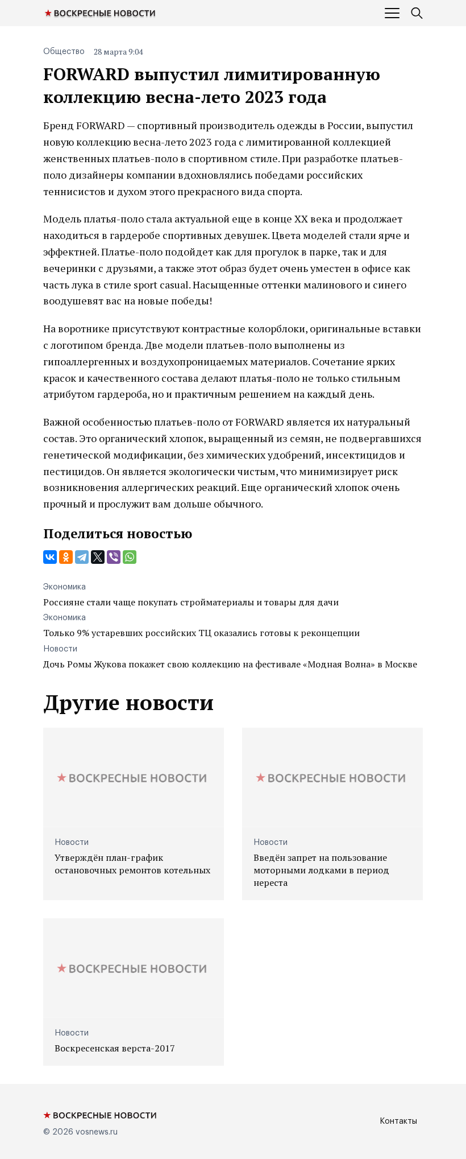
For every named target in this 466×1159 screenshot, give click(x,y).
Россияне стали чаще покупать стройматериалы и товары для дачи (191, 602)
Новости (60, 649)
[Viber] (113, 557)
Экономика (64, 587)
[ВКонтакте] (50, 557)
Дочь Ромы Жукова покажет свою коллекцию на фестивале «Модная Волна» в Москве (230, 664)
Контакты (398, 1121)
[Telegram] (82, 557)
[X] (98, 557)
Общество (64, 52)
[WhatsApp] (129, 557)
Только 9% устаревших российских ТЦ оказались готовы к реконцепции (201, 632)
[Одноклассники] (66, 557)
